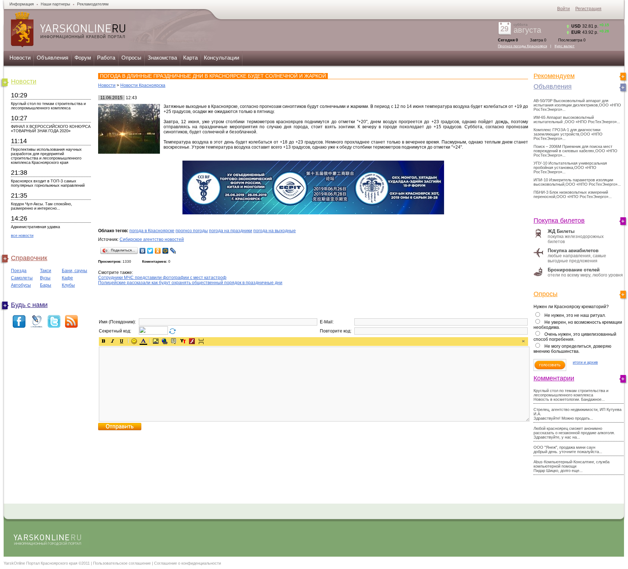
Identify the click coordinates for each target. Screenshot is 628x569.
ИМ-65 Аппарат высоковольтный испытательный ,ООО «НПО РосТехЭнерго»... (577, 119)
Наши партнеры (55, 4)
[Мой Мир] (165, 250)
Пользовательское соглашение (122, 563)
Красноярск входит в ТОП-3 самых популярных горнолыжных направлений (48, 183)
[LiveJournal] (173, 250)
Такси (45, 270)
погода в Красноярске (151, 230)
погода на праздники (230, 230)
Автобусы (21, 285)
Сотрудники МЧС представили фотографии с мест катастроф (162, 277)
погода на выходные (274, 230)
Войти (563, 8)
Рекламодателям (93, 4)
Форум (83, 58)
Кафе (67, 278)
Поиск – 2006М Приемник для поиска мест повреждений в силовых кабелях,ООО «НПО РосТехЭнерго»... (575, 150)
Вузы (45, 278)
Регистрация (588, 8)
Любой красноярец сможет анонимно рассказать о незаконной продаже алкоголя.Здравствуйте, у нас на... (574, 432)
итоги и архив (585, 362)
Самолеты (22, 278)
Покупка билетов (559, 220)
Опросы (131, 58)
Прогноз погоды (522, 46)
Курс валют (565, 46)
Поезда (19, 270)
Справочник (29, 258)
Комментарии (554, 378)
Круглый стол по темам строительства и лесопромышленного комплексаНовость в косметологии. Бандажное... (571, 394)
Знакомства (162, 58)
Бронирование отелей (574, 270)
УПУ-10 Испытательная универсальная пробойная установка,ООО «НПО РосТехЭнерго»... (570, 167)
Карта (190, 58)
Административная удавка (35, 227)
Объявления (52, 58)
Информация (21, 4)
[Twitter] (150, 250)
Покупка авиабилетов (573, 250)
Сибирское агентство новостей (152, 239)
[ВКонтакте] (142, 250)
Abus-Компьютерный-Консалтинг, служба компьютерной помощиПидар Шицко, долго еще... (571, 466)
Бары (45, 285)
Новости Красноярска (142, 85)
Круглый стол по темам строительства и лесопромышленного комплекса (48, 105)
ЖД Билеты (561, 231)
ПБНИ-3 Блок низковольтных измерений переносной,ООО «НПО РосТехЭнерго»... (573, 194)
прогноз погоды (192, 230)
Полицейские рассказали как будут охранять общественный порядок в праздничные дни (190, 282)
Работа (106, 58)
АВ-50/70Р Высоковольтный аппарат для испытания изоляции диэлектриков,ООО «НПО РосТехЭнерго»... (577, 105)
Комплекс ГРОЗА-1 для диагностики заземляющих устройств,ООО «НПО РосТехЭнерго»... (568, 134)
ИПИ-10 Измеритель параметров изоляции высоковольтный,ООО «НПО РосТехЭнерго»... (577, 182)
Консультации (221, 58)
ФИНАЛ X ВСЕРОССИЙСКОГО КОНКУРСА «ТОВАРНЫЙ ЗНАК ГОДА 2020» (50, 128)
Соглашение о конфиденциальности (187, 563)
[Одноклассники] (158, 250)
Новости (20, 58)
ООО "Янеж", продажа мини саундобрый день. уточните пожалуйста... (568, 449)
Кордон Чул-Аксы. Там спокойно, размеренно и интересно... (41, 206)
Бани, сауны (74, 270)
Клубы (68, 285)
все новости (22, 235)
